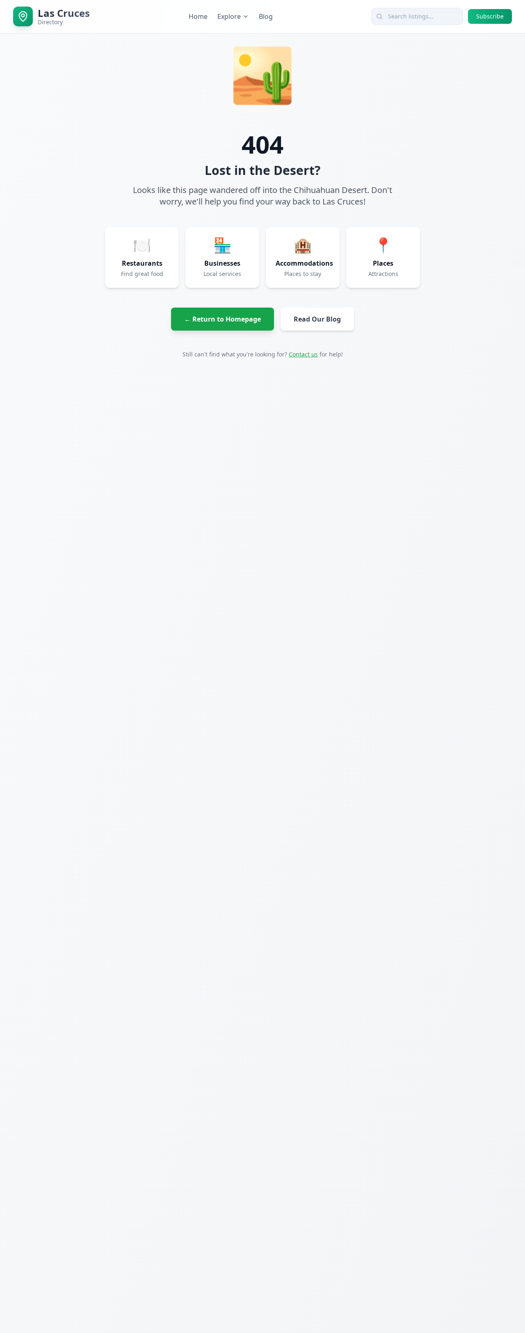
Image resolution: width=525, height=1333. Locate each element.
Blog (266, 16)
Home (198, 16)
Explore (229, 16)
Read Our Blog (317, 319)
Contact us (303, 354)
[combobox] (417, 16)
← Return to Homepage (222, 319)
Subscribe (490, 16)
